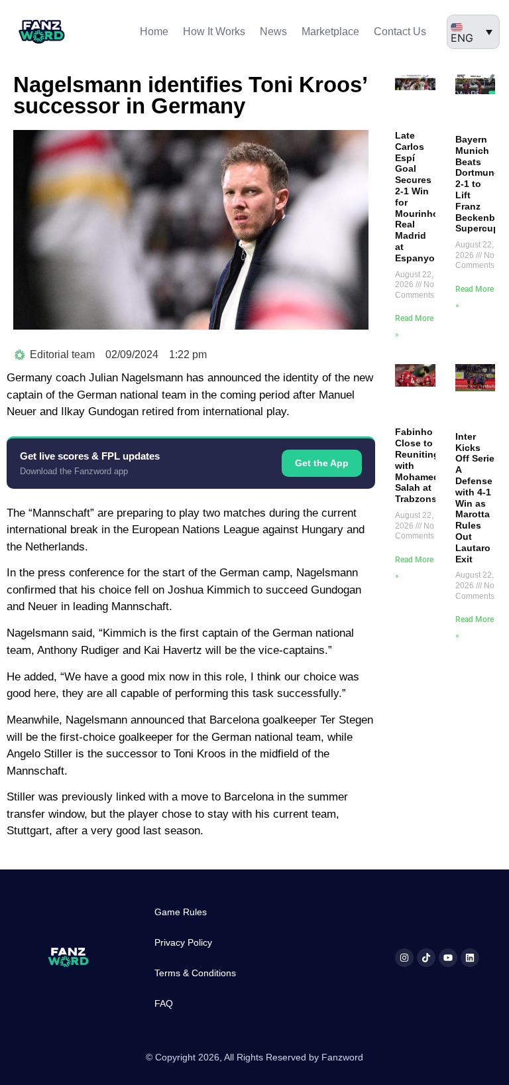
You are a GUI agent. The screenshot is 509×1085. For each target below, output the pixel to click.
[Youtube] (448, 957)
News (273, 31)
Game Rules (180, 912)
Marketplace (330, 31)
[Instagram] (404, 957)
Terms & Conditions (195, 973)
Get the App (322, 463)
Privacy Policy (183, 942)
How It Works (214, 31)
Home (154, 31)
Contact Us (400, 31)
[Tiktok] (426, 957)
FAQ (163, 1003)
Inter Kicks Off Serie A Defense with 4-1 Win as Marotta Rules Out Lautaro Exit (474, 497)
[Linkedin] (470, 957)
